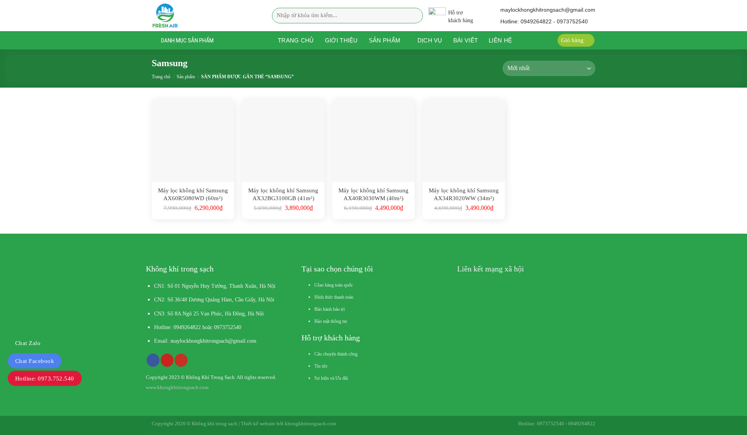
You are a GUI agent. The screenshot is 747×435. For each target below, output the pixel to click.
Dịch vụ (429, 40)
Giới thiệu (341, 40)
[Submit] (415, 15)
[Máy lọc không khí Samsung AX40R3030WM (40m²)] (373, 140)
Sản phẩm (384, 40)
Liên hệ (500, 40)
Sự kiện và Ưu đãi (331, 378)
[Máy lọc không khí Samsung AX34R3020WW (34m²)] (464, 140)
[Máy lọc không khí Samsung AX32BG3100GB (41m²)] (283, 140)
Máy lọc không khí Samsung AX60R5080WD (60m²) (193, 194)
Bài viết (465, 40)
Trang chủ (296, 40)
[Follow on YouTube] (181, 360)
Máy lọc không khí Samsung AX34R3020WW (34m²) (464, 194)
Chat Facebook (34, 361)
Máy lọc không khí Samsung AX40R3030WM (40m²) (373, 194)
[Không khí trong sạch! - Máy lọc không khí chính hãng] (200, 15)
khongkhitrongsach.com (310, 423)
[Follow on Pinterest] (167, 360)
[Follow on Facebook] (153, 360)
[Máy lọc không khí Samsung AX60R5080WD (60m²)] (193, 140)
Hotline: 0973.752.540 (44, 378)
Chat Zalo (27, 343)
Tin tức (321, 366)
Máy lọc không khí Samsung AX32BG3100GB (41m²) (283, 194)
